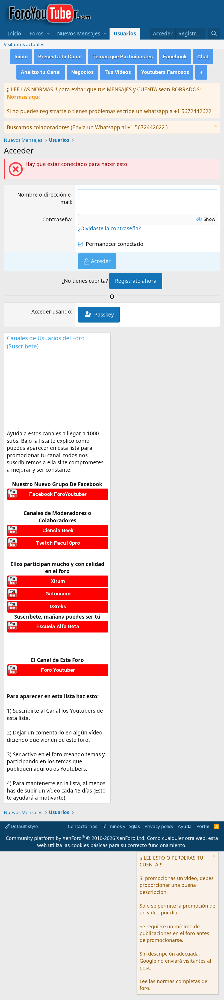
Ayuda (185, 826)
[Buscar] (214, 34)
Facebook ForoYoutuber (58, 494)
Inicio (14, 33)
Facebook (175, 56)
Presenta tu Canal (60, 56)
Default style (24, 826)
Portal (202, 826)
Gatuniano (57, 594)
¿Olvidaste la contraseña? (109, 228)
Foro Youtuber (58, 670)
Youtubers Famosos (165, 72)
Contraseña (56, 219)
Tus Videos (117, 72)
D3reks (58, 606)
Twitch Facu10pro (58, 543)
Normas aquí (23, 96)
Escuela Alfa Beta (57, 626)
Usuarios (125, 33)
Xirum (58, 581)
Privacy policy (159, 826)
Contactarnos (82, 826)
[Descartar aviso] (215, 126)
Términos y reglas (121, 826)
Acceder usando (51, 311)
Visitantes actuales (24, 44)
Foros (36, 33)
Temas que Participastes (122, 56)
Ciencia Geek (57, 530)
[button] (48, 34)
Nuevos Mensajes (78, 33)
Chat (203, 56)
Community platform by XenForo (76, 838)
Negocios (82, 72)
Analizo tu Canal (41, 72)
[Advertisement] (57, 392)
